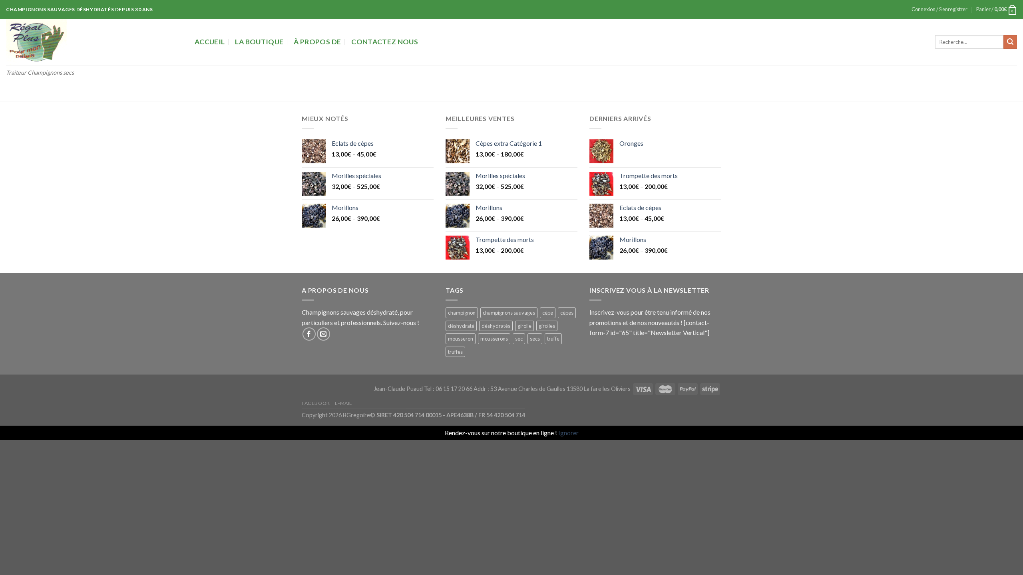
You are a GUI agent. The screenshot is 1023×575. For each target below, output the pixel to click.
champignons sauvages (509, 312)
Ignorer (568, 432)
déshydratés (496, 326)
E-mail (343, 403)
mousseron (460, 338)
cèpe (547, 312)
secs (535, 338)
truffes (455, 352)
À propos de (317, 42)
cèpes (566, 312)
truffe (553, 338)
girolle (524, 326)
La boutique (259, 42)
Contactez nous (384, 42)
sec (519, 338)
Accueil (210, 42)
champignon (462, 312)
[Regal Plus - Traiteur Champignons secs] (94, 42)
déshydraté (461, 326)
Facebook (316, 403)
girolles (547, 326)
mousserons (494, 338)
